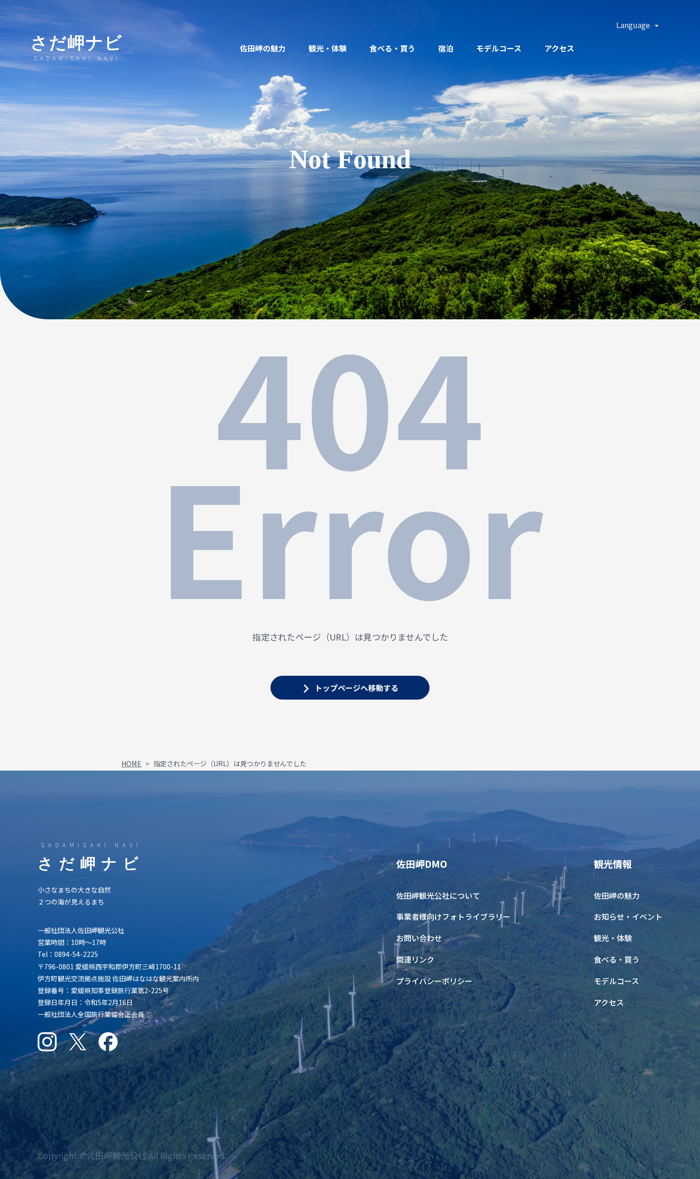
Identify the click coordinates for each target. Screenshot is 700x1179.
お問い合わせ (419, 938)
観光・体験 (328, 48)
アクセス (559, 48)
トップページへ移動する (357, 687)
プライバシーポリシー (434, 980)
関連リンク (415, 959)
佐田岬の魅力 (263, 48)
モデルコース (498, 48)
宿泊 (445, 48)
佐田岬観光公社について (438, 895)
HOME (131, 763)
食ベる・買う (392, 48)
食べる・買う (617, 959)
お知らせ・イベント (628, 916)
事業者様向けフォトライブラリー (453, 916)
